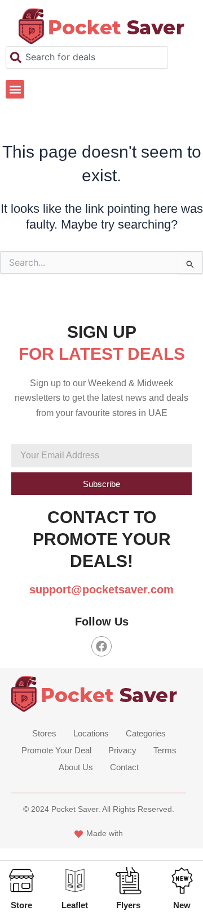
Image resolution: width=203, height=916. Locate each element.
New (182, 905)
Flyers (128, 905)
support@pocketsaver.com (101, 589)
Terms (164, 750)
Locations (91, 733)
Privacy (122, 750)
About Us (76, 767)
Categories (146, 733)
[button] (15, 89)
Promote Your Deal (56, 750)
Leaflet (74, 905)
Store (21, 905)
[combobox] (87, 57)
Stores (44, 733)
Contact (124, 767)
